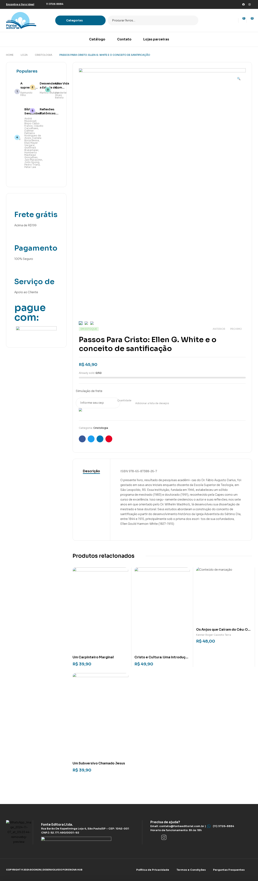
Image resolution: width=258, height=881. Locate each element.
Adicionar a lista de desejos (152, 403)
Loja (24, 54)
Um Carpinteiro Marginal (93, 657)
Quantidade (124, 400)
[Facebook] (243, 4)
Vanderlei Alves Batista (61, 95)
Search (192, 20)
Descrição (91, 471)
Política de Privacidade (152, 870)
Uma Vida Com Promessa (62, 87)
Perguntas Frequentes (229, 870)
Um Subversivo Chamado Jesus (99, 763)
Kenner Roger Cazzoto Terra (213, 634)
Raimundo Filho (26, 94)
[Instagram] (249, 4)
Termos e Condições (191, 870)
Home (10, 54)
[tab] (91, 471)
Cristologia (43, 54)
